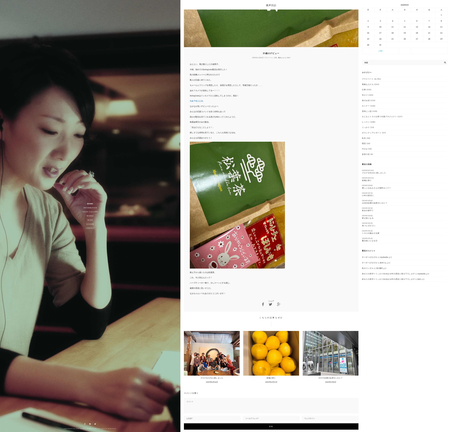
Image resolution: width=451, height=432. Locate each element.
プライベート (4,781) (371, 79)
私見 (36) (366, 138)
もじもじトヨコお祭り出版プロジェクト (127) (382, 116)
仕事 (275, 58)
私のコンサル (368, 268)
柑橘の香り (271, 378)
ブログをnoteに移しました (211, 378)
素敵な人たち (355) (370, 84)
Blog (90, 220)
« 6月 (380, 51)
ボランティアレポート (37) (374, 132)
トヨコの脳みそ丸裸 (370, 232)
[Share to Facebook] (263, 304)
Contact (90, 228)
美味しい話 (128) (369, 111)
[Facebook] (84, 424)
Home (90, 204)
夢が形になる (368, 217)
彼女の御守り (368, 209)
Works (90, 216)
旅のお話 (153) (368, 100)
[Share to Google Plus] (279, 304)
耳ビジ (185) (367, 95)
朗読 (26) (366, 143)
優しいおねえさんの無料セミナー (376, 186)
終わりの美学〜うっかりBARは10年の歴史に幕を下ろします (388, 273)
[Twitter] (95, 424)
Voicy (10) (367, 149)
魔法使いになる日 (369, 239)
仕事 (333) (366, 89)
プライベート (268, 58)
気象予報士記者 (196, 101)
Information (90, 208)
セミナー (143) (368, 106)
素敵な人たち (282, 58)
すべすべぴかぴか (369, 257)
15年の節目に (368, 194)
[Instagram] (90, 424)
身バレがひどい (369, 224)
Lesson (90, 224)
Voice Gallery (90, 212)
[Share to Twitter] (270, 304)
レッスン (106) (368, 122)
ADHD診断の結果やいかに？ (331, 378)
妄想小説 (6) (367, 154)
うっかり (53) (368, 127)
